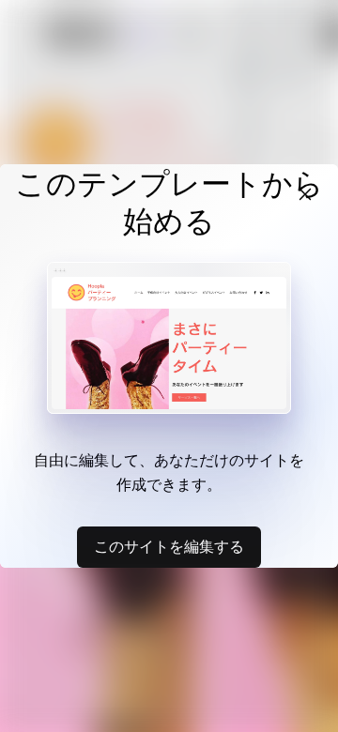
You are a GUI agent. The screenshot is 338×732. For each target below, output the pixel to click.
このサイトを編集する (169, 546)
